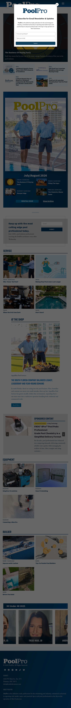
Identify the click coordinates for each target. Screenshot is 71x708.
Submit (35, 43)
